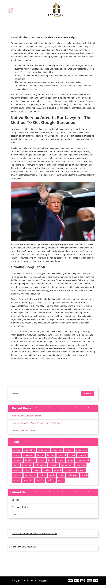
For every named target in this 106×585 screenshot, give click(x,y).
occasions (69, 470)
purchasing (30, 475)
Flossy (44, 581)
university (28, 480)
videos (51, 480)
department (81, 450)
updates (40, 480)
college (68, 450)
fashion (50, 455)
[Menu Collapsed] (10, 10)
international (67, 465)
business (57, 450)
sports (52, 475)
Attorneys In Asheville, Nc (23, 430)
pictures (17, 475)
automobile (29, 450)
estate (16, 455)
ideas (70, 460)
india (16, 465)
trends (16, 480)
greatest (17, 460)
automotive (44, 450)
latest (26, 470)
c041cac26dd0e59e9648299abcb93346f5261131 (34, 533)
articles (17, 450)
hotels (51, 460)
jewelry (17, 470)
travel (84, 475)
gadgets (82, 455)
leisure (36, 470)
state (61, 475)
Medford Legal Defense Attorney (26, 416)
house (61, 460)
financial (62, 455)
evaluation (28, 455)
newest (57, 470)
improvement (83, 460)
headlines (29, 460)
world (60, 480)
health (41, 460)
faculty (40, 455)
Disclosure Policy (20, 507)
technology (72, 475)
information (41, 465)
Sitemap (16, 500)
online (81, 470)
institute (53, 465)
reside (42, 475)
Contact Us (17, 514)
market (47, 470)
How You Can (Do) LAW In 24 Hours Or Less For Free (36, 423)
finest (72, 455)
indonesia (26, 465)
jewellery (81, 465)
